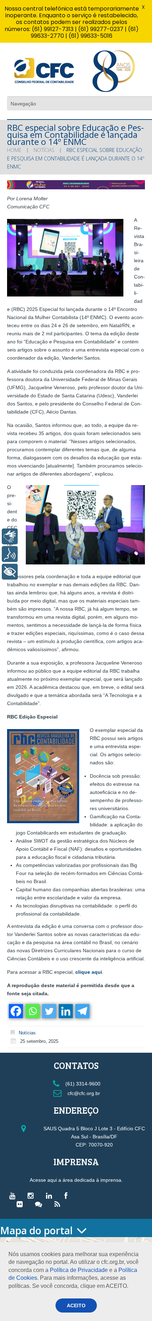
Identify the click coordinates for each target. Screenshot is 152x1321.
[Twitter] (48, 1011)
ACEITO (76, 1305)
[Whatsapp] (32, 1011)
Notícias (44, 150)
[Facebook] (15, 1011)
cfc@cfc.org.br (83, 1093)
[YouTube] (14, 1195)
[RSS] (59, 1204)
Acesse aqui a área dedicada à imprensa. (76, 1180)
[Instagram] (32, 1195)
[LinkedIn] (51, 1195)
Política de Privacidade (79, 1270)
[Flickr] (21, 1204)
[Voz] (10, 554)
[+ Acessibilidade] (10, 572)
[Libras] (10, 536)
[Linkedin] (65, 1011)
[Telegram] (81, 1011)
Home (14, 150)
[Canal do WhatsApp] (40, 1204)
